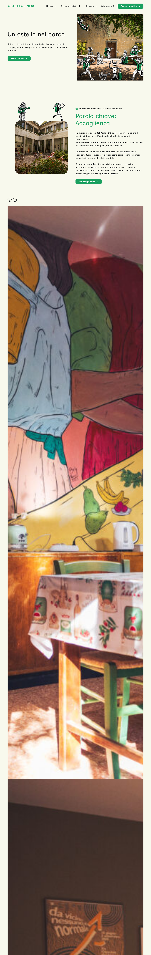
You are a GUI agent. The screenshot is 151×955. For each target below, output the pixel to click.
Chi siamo (90, 6)
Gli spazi (49, 6)
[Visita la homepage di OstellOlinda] (21, 5)
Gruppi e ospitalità (69, 6)
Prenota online (129, 6)
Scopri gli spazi (87, 181)
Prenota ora (17, 58)
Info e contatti (107, 6)
